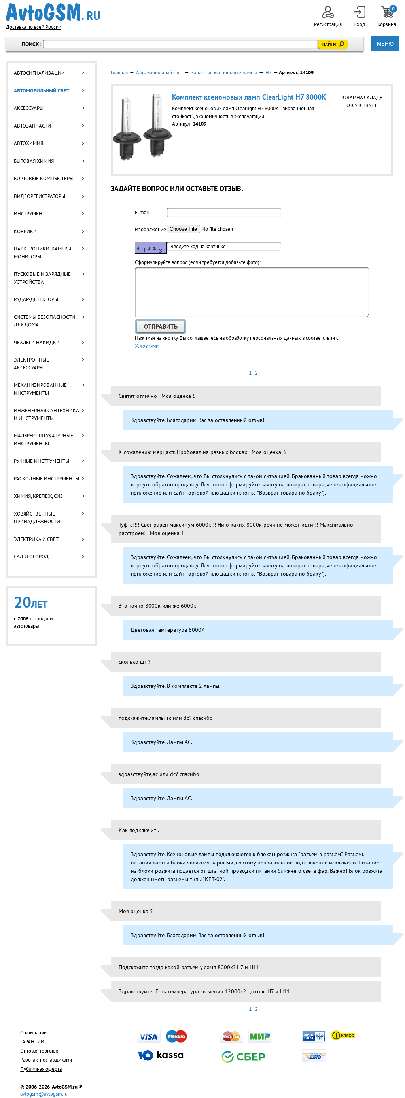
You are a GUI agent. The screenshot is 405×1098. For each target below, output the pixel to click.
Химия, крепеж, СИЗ (38, 496)
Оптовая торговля (39, 1050)
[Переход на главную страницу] (53, 12)
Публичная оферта (41, 1069)
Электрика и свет (36, 539)
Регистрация (328, 24)
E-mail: (142, 212)
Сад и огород (31, 556)
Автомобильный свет (41, 90)
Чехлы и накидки (37, 342)
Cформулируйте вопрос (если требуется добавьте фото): (198, 262)
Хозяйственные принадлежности (37, 517)
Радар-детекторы (36, 299)
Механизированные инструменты (40, 389)
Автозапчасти (32, 125)
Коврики (25, 231)
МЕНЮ (385, 44)
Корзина (387, 17)
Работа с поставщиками (46, 1060)
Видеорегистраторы (39, 196)
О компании (33, 1032)
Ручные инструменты (41, 461)
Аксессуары (29, 108)
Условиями (147, 346)
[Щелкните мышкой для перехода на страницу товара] (142, 159)
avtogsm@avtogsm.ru (44, 1093)
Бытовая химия (34, 161)
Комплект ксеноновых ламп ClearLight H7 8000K (249, 97)
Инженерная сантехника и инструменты (46, 414)
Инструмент (29, 213)
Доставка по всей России (33, 27)
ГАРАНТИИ (32, 1041)
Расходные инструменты (46, 478)
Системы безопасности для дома (44, 321)
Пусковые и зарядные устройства (42, 278)
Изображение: (151, 229)
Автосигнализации (39, 73)
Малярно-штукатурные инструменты (43, 439)
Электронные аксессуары (31, 363)
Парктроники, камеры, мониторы (43, 252)
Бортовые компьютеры (44, 178)
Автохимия (28, 143)
